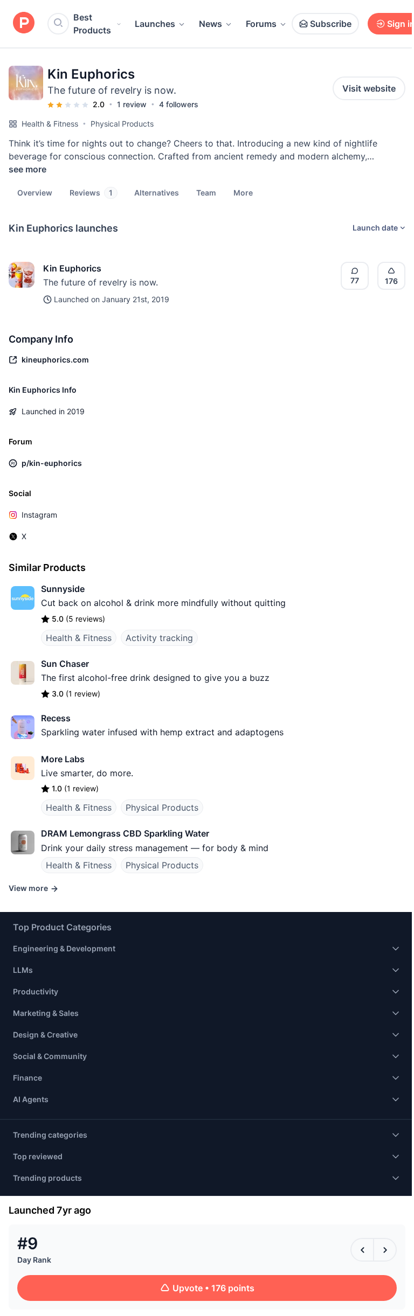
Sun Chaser (65, 663)
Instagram (39, 514)
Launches (155, 23)
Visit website (369, 88)
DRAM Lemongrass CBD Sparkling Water (125, 833)
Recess (56, 718)
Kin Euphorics (72, 268)
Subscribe (330, 23)
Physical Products (122, 123)
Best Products (92, 24)
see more (27, 169)
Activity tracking (159, 637)
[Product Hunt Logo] (23, 23)
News (210, 23)
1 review (132, 104)
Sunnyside (63, 588)
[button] (243, 192)
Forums (261, 23)
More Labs (63, 759)
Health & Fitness (50, 123)
